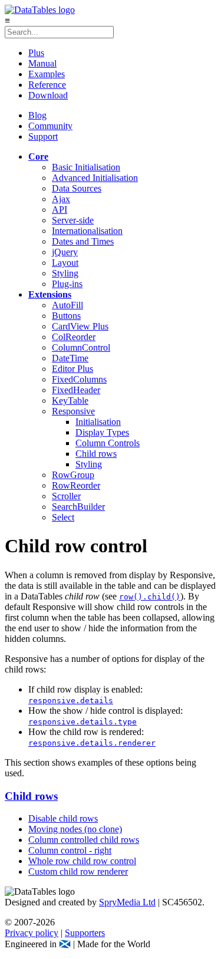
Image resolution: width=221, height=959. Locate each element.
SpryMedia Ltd (127, 902)
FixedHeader (76, 390)
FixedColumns (79, 379)
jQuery (65, 252)
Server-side (73, 220)
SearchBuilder (78, 507)
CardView (80, 326)
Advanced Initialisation (95, 178)
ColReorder (73, 337)
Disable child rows (63, 818)
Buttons (66, 316)
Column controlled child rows (83, 840)
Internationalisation (87, 231)
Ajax (61, 199)
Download (48, 95)
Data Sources (76, 188)
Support (43, 136)
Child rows (96, 454)
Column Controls (107, 443)
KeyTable (70, 401)
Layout (65, 263)
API (59, 210)
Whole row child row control (82, 861)
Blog (37, 115)
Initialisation (98, 422)
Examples (46, 74)
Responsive (73, 411)
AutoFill (67, 305)
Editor (72, 369)
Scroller (66, 496)
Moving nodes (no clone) (75, 829)
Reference (47, 85)
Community (50, 126)
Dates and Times (83, 241)
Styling (65, 273)
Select (63, 517)
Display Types (102, 432)
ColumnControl (81, 347)
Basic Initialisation (86, 167)
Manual (42, 63)
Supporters (85, 933)
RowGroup (73, 475)
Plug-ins (67, 284)
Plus (36, 53)
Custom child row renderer (78, 871)
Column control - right (69, 850)
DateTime (70, 358)
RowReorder (76, 485)
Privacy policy (31, 933)
